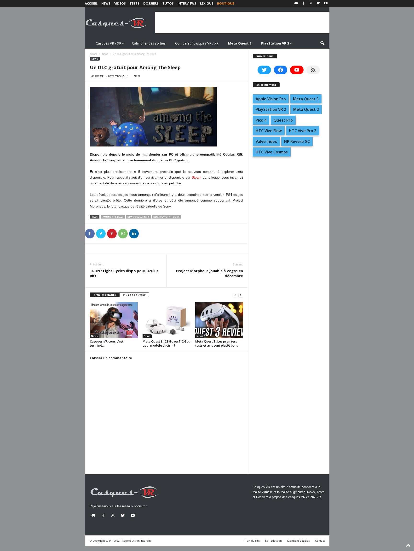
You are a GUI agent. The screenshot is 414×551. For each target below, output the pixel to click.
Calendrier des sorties (149, 43)
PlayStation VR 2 (271, 109)
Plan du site (252, 540)
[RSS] (311, 3)
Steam (196, 177)
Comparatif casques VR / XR (196, 43)
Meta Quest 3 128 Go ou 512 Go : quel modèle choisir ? (166, 343)
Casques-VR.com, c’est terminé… (106, 343)
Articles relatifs (105, 295)
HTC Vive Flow (269, 130)
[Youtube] (326, 3)
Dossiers (151, 3)
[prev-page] (235, 295)
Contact (320, 540)
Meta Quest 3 (306, 98)
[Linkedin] (134, 233)
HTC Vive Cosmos (272, 152)
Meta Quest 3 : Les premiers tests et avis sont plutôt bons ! (217, 343)
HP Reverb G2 (297, 141)
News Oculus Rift (138, 216)
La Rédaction (273, 540)
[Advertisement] (242, 22)
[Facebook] (303, 3)
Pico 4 (261, 120)
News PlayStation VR (166, 216)
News (105, 3)
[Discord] (296, 3)
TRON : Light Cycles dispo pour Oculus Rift (124, 273)
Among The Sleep (113, 216)
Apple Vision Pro (271, 98)
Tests (134, 3)
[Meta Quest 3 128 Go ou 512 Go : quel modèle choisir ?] (166, 320)
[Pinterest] (112, 233)
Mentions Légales (298, 540)
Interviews (187, 3)
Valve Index (266, 141)
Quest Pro (283, 120)
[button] (322, 43)
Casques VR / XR (108, 43)
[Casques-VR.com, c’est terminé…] (114, 320)
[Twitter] (318, 3)
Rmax (99, 76)
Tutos (168, 3)
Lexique (206, 3)
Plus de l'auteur (134, 295)
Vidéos (120, 3)
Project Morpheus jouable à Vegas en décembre (209, 273)
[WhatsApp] (123, 233)
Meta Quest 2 (306, 109)
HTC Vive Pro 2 (302, 130)
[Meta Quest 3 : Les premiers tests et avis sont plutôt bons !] (219, 320)
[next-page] (240, 295)
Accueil (91, 3)
